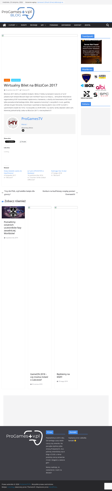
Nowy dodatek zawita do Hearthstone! (13, 172)
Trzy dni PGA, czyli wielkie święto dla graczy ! (19, 193)
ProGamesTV (25, 90)
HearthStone (16, 80)
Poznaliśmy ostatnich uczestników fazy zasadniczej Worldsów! (12, 227)
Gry (42, 25)
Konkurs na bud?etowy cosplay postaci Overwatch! (59, 193)
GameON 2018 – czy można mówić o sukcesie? (39, 377)
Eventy (24, 25)
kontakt (71, 441)
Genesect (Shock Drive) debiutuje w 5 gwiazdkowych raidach (50, 3)
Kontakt (77, 25)
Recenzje (33, 25)
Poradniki (54, 25)
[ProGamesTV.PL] (4, 25)
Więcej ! (24, 124)
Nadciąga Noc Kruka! (58, 171)
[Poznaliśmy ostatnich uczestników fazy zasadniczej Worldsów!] (13, 208)
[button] (16, 25)
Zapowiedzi (66, 25)
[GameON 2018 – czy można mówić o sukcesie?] (39, 208)
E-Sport (12, 25)
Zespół (87, 25)
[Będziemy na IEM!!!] (66, 208)
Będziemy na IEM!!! (63, 375)
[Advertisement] (95, 121)
